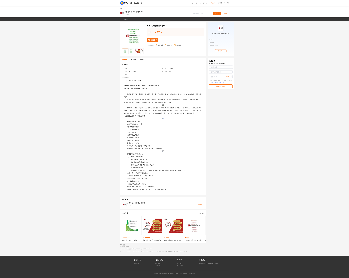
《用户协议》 (215, 82)
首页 (193, 3)
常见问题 (136, 263)
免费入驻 (213, 2)
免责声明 (157, 265)
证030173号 (158, 273)
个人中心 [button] (205, 3)
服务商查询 (180, 265)
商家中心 (220, 2)
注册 (228, 3)
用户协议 (157, 263)
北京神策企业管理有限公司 (134, 12)
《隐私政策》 (221, 82)
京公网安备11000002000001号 (172, 273)
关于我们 (179, 263)
